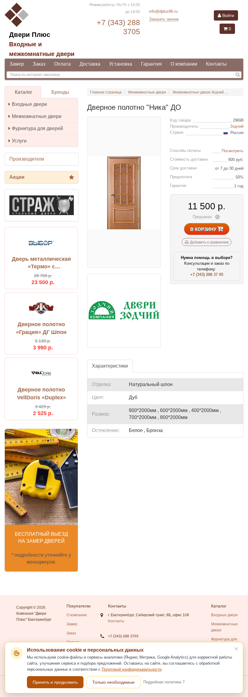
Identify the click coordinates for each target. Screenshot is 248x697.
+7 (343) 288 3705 (123, 636)
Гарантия (151, 64)
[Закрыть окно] (236, 649)
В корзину (203, 229)
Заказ (39, 64)
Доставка (90, 64)
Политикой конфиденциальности (132, 669)
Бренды (60, 92)
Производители (26, 159)
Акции (16, 177)
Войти (227, 15)
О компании (184, 64)
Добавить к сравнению (209, 242)
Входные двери (29, 104)
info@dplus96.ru (163, 11)
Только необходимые (113, 682)
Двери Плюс (29, 34)
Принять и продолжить (55, 682)
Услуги (19, 140)
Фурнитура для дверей (37, 128)
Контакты (216, 64)
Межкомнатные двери (36, 116)
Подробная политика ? (163, 682)
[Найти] (238, 74)
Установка (120, 64)
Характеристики (110, 365)
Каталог (23, 92)
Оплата (62, 64)
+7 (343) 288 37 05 (206, 274)
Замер (16, 64)
